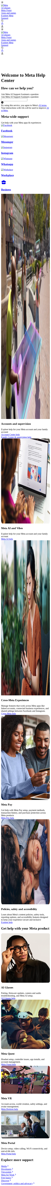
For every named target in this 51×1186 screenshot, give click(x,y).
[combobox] (14, 99)
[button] (25, 2)
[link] (4, 5)
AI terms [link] (42, 105)
